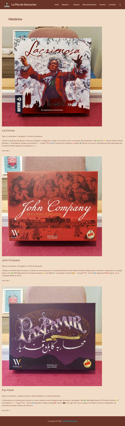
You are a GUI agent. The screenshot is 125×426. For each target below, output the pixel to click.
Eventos (103, 5)
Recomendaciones (89, 5)
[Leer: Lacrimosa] (52, 76)
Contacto (112, 5)
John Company (11, 260)
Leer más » (6, 150)
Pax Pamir (8, 390)
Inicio (57, 5)
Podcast (76, 5)
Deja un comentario (9, 136)
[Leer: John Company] (52, 206)
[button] (120, 4)
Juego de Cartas (24, 396)
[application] (69, 4)
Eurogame (21, 136)
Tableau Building (37, 396)
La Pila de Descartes (24, 4)
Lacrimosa (8, 130)
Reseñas (65, 5)
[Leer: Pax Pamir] (52, 336)
